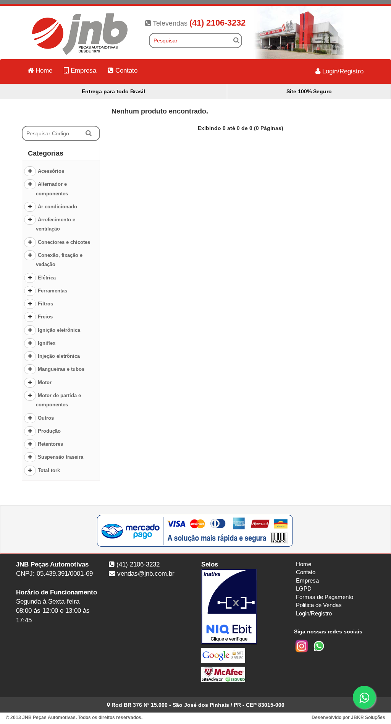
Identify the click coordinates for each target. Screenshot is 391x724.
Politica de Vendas (319, 605)
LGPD (304, 588)
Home (43, 70)
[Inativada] (242, 606)
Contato (125, 70)
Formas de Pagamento (324, 597)
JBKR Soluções (368, 717)
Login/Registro (342, 71)
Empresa (82, 70)
